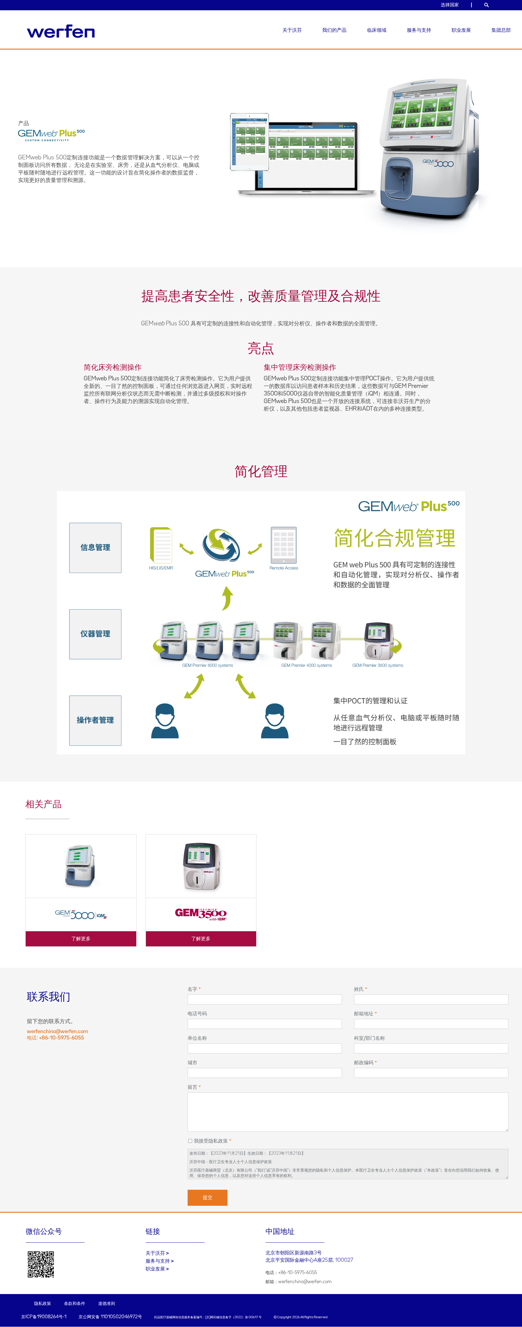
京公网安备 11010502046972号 (110, 1317)
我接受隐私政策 (211, 1141)
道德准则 (106, 1304)
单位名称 (197, 1038)
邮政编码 (363, 1062)
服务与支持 (419, 30)
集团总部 (501, 30)
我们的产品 (334, 30)
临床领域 (376, 30)
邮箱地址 (363, 1013)
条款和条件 (74, 1304)
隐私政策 (42, 1304)
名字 (192, 989)
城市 (192, 1062)
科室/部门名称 (369, 1038)
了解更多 (81, 938)
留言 (192, 1087)
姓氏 (359, 989)
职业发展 (461, 30)
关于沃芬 (292, 30)
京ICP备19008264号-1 (43, 1317)
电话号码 (197, 1013)
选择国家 (450, 5)
